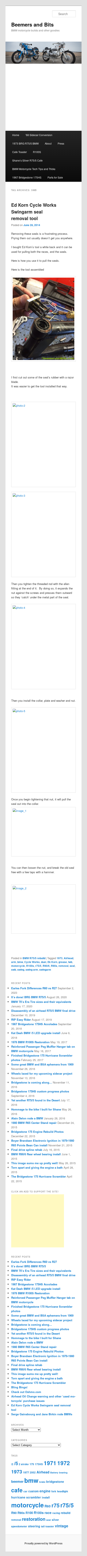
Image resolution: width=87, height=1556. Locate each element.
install (46, 1497)
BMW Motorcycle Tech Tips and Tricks (33, 169)
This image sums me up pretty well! (34, 1163)
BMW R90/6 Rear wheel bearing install (36, 1154)
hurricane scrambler (26, 1497)
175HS (39, 1464)
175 (32, 1464)
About (48, 143)
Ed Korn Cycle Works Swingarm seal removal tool (33, 211)
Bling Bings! (19, 1387)
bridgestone (55, 1481)
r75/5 (38, 966)
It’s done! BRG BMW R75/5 (28, 997)
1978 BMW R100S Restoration (30, 1042)
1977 (26, 1472)
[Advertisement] (37, 1220)
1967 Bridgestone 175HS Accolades (34, 1024)
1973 (60, 958)
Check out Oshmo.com (26, 1392)
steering (34, 1526)
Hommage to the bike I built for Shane (36, 1109)
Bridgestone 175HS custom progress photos (40, 1091)
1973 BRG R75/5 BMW (25, 143)
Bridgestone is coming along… (31, 1082)
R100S (37, 152)
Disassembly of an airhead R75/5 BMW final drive (43, 1011)
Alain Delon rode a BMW (27, 1118)
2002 (33, 1472)
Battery (54, 1472)
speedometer (19, 1526)
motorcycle (18, 966)
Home (15, 135)
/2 (12, 1464)
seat (48, 1519)
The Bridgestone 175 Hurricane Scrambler (38, 1176)
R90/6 (46, 966)
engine (44, 1491)
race (48, 1512)
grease (62, 962)
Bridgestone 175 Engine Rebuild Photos (37, 1132)
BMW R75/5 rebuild (34, 958)
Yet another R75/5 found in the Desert (35, 1100)
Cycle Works (32, 962)
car (25, 1491)
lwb (70, 962)
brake (42, 1481)
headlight (62, 1491)
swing (20, 969)
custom (33, 1491)
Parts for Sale (55, 177)
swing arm (32, 969)
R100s (30, 966)
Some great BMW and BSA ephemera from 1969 (42, 1064)
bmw (20, 962)
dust (43, 962)
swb (13, 969)
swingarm (45, 969)
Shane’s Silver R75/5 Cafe (27, 160)
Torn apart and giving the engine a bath (37, 1167)
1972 (63, 1463)
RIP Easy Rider (21, 1020)
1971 (50, 1463)
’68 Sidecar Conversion (38, 135)
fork (53, 1491)
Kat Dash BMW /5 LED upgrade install (35, 1033)
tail (43, 1526)
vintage (61, 1525)
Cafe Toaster (19, 152)
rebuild (65, 1513)
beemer (17, 1481)
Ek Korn (52, 962)
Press (61, 143)
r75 (56, 1505)
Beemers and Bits (32, 24)
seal (72, 966)
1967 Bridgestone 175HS (26, 177)
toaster (49, 1526)
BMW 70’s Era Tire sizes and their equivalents (41, 1002)
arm (13, 962)
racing (56, 1513)
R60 (48, 1506)
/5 (16, 1463)
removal (63, 966)
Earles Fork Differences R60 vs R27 (34, 988)
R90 (14, 1513)
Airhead (68, 958)
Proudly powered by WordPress (43, 1543)
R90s (54, 966)
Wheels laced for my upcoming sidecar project (41, 1073)
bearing (63, 1472)
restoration (33, 1519)
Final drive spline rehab (26, 1150)
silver (55, 1520)
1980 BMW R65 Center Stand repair (34, 1123)
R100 (29, 1512)
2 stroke (24, 1464)
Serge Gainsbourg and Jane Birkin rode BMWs (41, 1414)
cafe (17, 1490)
